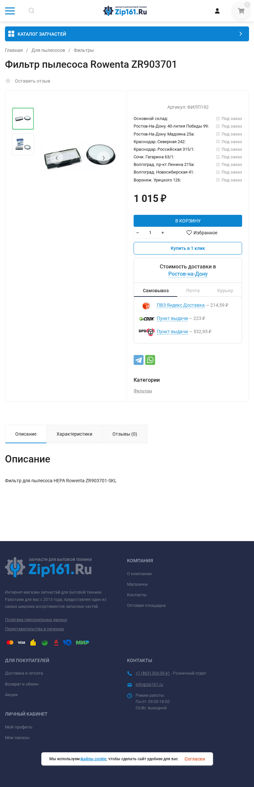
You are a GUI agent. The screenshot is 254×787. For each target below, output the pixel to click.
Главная (14, 50)
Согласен (195, 759)
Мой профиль (18, 727)
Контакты (137, 594)
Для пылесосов (48, 50)
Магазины (137, 584)
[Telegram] (139, 360)
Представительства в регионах (34, 629)
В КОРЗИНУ (188, 220)
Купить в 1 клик (188, 248)
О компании (139, 573)
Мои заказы (17, 737)
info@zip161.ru (149, 684)
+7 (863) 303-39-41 (153, 673)
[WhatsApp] (150, 360)
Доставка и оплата (24, 673)
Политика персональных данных (36, 619)
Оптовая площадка (146, 605)
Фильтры (84, 50)
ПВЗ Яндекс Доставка (181, 305)
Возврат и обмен (22, 684)
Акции (11, 694)
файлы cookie (93, 759)
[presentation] (56, 157)
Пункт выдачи (172, 318)
